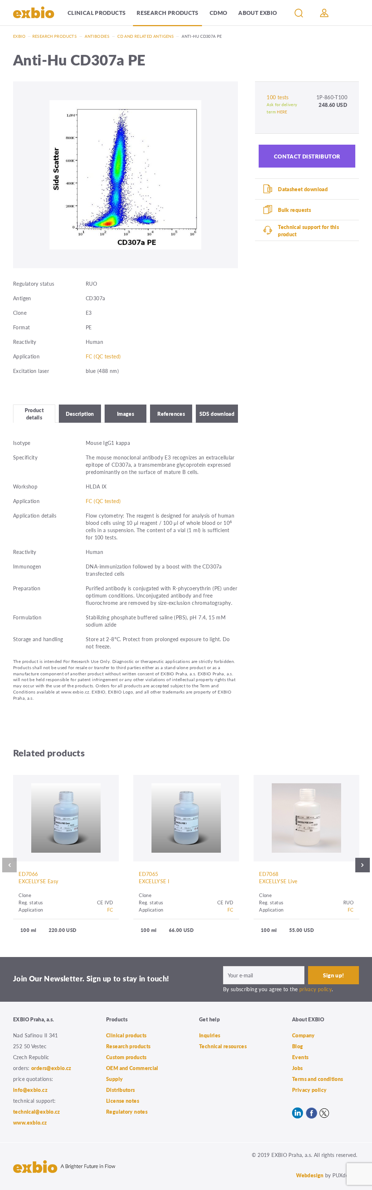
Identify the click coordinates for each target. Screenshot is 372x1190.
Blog (297, 1046)
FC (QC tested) (103, 356)
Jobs (297, 1068)
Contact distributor (307, 156)
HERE (282, 111)
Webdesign (309, 1175)
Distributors (120, 1089)
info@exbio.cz (30, 1089)
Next (362, 865)
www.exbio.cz (30, 1122)
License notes (122, 1100)
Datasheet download (303, 189)
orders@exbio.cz (51, 1068)
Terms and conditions (317, 1078)
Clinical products (96, 12)
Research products (167, 12)
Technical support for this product (308, 230)
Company (303, 1035)
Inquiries (209, 1035)
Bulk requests (294, 209)
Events (300, 1057)
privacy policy (315, 989)
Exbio (19, 36)
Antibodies (97, 36)
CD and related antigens (145, 36)
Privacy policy (309, 1089)
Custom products (126, 1057)
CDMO (218, 12)
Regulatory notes (126, 1111)
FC (110, 909)
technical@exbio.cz (36, 1111)
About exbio (257, 12)
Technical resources (223, 1046)
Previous (9, 865)
